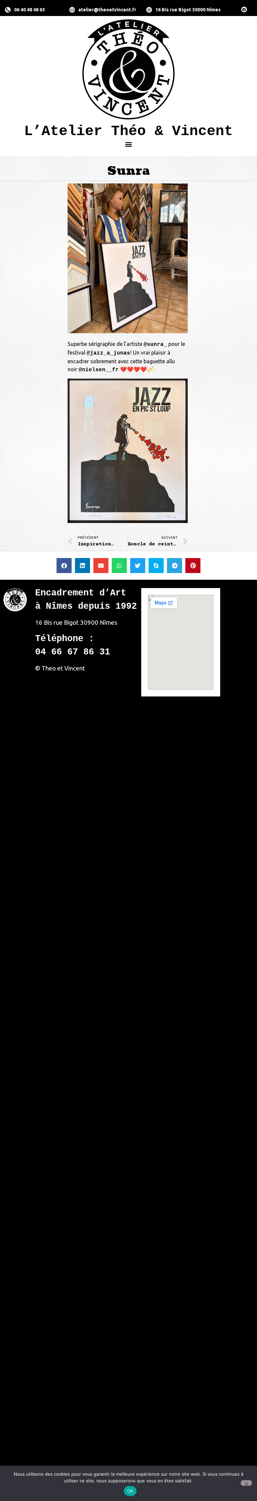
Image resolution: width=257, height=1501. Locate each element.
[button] (128, 143)
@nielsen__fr (99, 370)
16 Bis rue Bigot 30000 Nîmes (188, 9)
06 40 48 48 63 (29, 9)
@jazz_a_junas (108, 353)
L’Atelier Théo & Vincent (128, 131)
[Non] (246, 1483)
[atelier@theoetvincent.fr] (72, 10)
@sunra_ (155, 345)
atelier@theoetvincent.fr (107, 9)
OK (130, 1491)
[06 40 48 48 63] (8, 10)
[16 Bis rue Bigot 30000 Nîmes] (149, 10)
